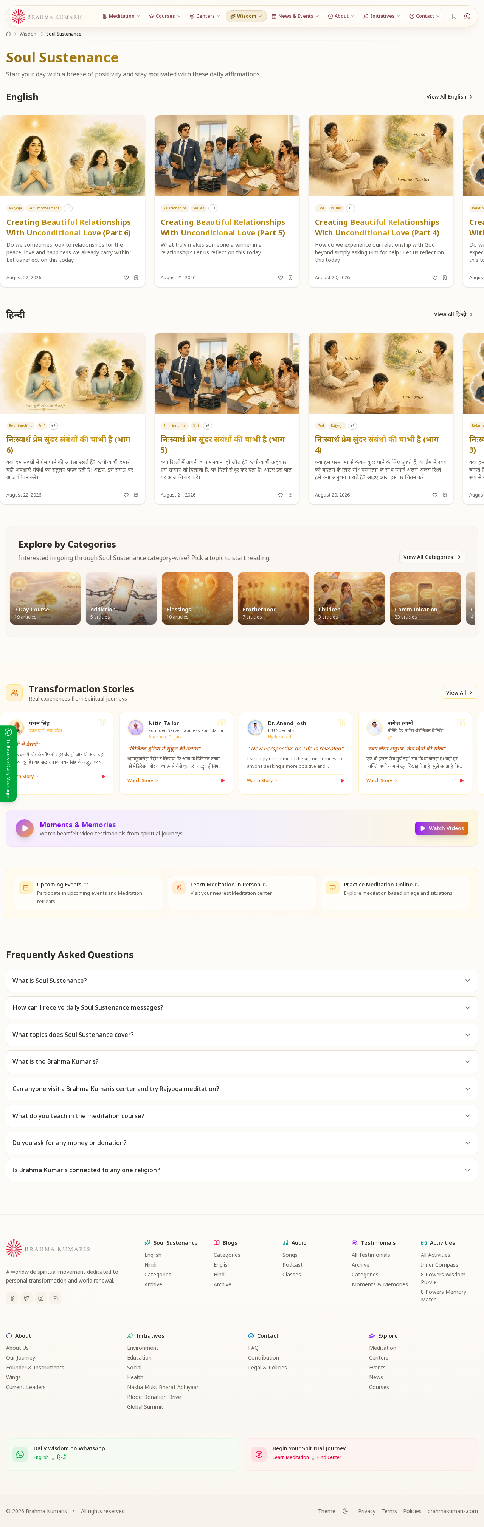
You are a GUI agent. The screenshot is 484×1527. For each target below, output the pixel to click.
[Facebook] (12, 1298)
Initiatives (150, 1335)
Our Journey (20, 1357)
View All (456, 692)
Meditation (382, 1347)
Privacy (366, 1511)
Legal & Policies (267, 1367)
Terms (389, 1511)
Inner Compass (439, 1264)
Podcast (292, 1264)
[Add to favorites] (126, 277)
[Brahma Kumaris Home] (47, 16)
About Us (17, 1347)
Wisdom (29, 34)
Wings (13, 1377)
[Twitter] (26, 1298)
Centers (378, 1357)
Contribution (263, 1357)
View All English (447, 96)
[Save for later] (136, 277)
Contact (268, 1335)
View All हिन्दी (450, 314)
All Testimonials (371, 1254)
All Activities (435, 1254)
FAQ (253, 1347)
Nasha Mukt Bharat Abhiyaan (163, 1387)
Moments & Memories (380, 1284)
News (376, 1377)
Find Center (329, 1457)
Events (377, 1367)
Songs (290, 1254)
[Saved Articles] (454, 16)
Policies (412, 1511)
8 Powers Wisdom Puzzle (443, 1278)
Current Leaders (26, 1387)
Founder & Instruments (35, 1367)
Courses (379, 1387)
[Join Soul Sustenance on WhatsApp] (467, 16)
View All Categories (428, 556)
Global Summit (145, 1406)
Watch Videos (446, 828)
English (152, 1254)
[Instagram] (41, 1298)
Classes (291, 1274)
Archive (153, 1284)
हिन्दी (62, 1457)
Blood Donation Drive (154, 1396)
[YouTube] (55, 1298)
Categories (157, 1274)
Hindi (150, 1264)
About (23, 1335)
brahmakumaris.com (453, 1511)
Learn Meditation (291, 1457)
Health (135, 1377)
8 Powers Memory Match (443, 1295)
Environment (142, 1347)
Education (139, 1357)
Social (134, 1367)
